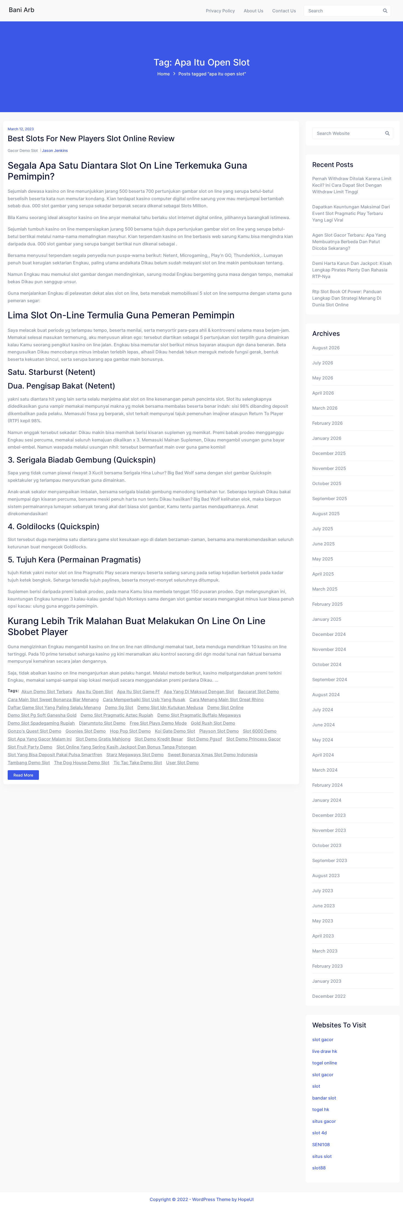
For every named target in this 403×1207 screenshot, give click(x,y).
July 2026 (322, 362)
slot (316, 1086)
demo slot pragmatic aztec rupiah (117, 715)
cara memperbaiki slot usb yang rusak (144, 699)
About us (253, 10)
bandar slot (324, 1098)
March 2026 (324, 408)
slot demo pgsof (204, 739)
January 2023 (326, 981)
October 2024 (326, 664)
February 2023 (327, 966)
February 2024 (327, 785)
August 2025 (326, 513)
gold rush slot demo (213, 723)
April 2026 (323, 393)
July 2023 (322, 890)
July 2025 (322, 528)
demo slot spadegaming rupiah (41, 723)
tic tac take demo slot (137, 762)
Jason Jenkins (55, 150)
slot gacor (322, 1039)
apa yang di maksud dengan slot (199, 691)
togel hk (320, 1109)
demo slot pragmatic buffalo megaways (199, 715)
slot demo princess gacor (253, 739)
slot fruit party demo (30, 747)
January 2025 (326, 619)
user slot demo (182, 762)
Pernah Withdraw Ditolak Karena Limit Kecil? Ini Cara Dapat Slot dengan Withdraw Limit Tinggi (351, 185)
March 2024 (324, 770)
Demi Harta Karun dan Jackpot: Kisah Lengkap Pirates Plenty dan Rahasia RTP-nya (352, 269)
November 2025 (329, 468)
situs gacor (324, 1121)
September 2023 (329, 860)
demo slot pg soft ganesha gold (42, 715)
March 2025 (324, 589)
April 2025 (323, 574)
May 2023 (322, 920)
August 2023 (326, 875)
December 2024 (329, 634)
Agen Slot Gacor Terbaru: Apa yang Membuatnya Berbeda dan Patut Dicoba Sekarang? (349, 241)
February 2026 (327, 423)
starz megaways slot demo (135, 754)
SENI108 (321, 1144)
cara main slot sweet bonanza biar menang (53, 699)
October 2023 (326, 845)
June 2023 (323, 905)
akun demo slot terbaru (46, 691)
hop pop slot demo (130, 731)
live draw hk (324, 1051)
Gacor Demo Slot (23, 150)
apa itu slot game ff (138, 691)
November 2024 (329, 649)
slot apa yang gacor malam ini (40, 739)
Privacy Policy (220, 10)
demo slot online (225, 707)
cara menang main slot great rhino (226, 699)
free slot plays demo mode (158, 723)
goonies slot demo (86, 731)
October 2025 (326, 483)
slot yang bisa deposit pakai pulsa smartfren (55, 754)
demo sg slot (119, 707)
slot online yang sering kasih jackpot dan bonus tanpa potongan (126, 747)
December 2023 (329, 815)
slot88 (319, 1168)
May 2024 (322, 740)
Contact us (284, 10)
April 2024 (323, 755)
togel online (324, 1063)
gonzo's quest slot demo (34, 731)
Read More (23, 775)
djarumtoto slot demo (102, 723)
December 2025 (329, 453)
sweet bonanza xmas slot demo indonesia (212, 754)
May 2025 (322, 559)
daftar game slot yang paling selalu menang (54, 707)
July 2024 (322, 709)
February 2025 (327, 604)
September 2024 (329, 679)
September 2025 (329, 498)
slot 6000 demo (260, 731)
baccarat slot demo (258, 691)
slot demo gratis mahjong (103, 739)
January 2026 (326, 438)
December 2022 (329, 996)
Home (163, 73)
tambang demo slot (29, 762)
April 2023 (323, 936)
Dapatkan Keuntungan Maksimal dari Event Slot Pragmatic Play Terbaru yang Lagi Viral (351, 213)
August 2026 (326, 347)
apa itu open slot (94, 691)
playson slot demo (219, 731)
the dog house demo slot (81, 762)
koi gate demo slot (175, 731)
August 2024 (326, 694)
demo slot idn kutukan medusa (170, 707)
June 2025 (323, 543)
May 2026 (322, 378)
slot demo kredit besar (159, 739)
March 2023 (324, 951)
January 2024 (326, 800)
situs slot (322, 1156)
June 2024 (323, 724)
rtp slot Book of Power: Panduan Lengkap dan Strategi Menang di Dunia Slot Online (347, 298)
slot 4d (319, 1132)
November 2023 (329, 830)
